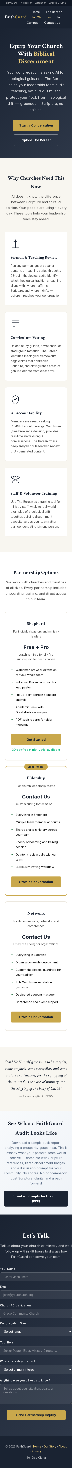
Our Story (50, 1446)
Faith (16, 17)
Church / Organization (15, 1305)
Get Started (36, 740)
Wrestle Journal (57, 2)
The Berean (25, 2)
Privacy (37, 1451)
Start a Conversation (36, 125)
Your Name (7, 1268)
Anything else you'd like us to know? (25, 1380)
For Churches (41, 17)
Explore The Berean (36, 140)
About (63, 1446)
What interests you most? (17, 1361)
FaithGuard (11, 2)
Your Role (6, 1342)
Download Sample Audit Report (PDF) (36, 1198)
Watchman (40, 2)
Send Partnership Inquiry (36, 1415)
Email (3, 1286)
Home (36, 12)
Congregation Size (13, 1323)
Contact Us (52, 22)
